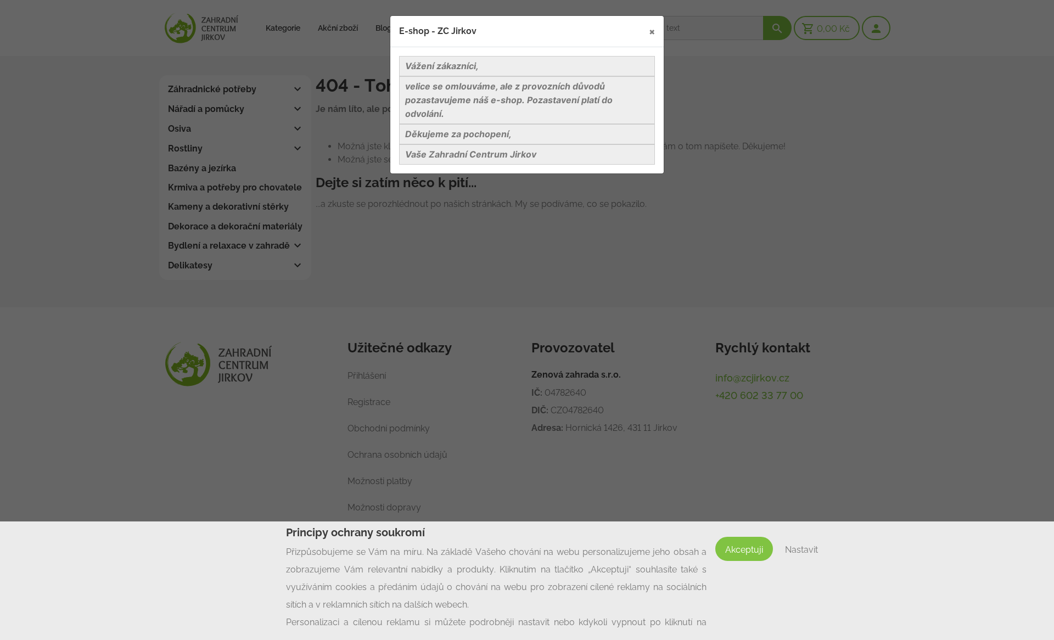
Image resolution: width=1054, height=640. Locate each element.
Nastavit (801, 549)
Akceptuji (744, 549)
